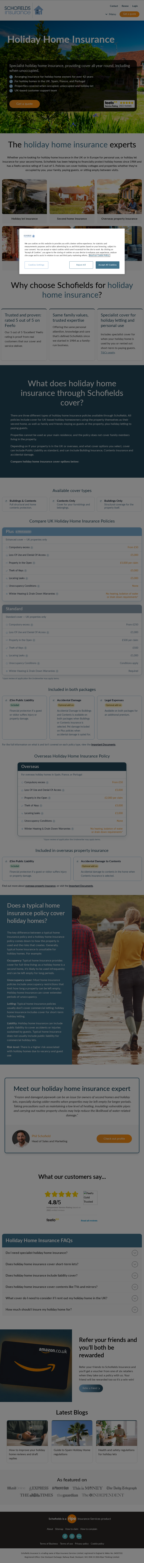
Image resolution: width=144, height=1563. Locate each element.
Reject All (81, 265)
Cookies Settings (36, 265)
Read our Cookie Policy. (99, 255)
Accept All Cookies (108, 265)
